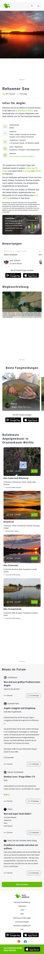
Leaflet (5, 313)
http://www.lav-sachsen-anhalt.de (21, 156)
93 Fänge (27, 171)
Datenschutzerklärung (22, 902)
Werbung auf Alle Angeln (22, 918)
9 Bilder (38, 171)
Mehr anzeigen (22, 884)
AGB (22, 910)
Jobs (22, 914)
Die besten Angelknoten (22, 926)
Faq (22, 929)
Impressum (22, 906)
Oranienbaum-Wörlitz (24, 111)
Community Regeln (22, 922)
